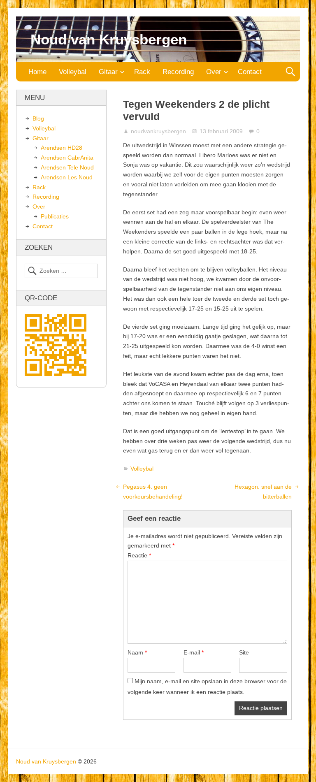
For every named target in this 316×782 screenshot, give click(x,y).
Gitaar (108, 72)
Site (244, 652)
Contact (250, 72)
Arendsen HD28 (61, 147)
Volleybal (72, 72)
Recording (178, 72)
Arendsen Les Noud (67, 177)
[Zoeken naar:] (61, 271)
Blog (38, 118)
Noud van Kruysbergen (108, 39)
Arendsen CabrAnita (67, 157)
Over (213, 72)
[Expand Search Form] (290, 71)
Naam (137, 652)
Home (37, 72)
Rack (142, 72)
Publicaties (55, 216)
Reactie (139, 555)
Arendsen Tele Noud (67, 167)
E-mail (194, 652)
